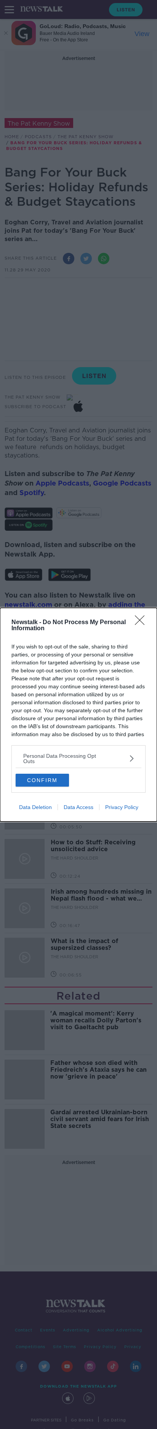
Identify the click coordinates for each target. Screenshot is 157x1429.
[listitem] (78, 758)
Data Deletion (35, 807)
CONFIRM (42, 780)
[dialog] (78, 715)
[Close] (142, 622)
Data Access (78, 807)
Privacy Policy (121, 807)
